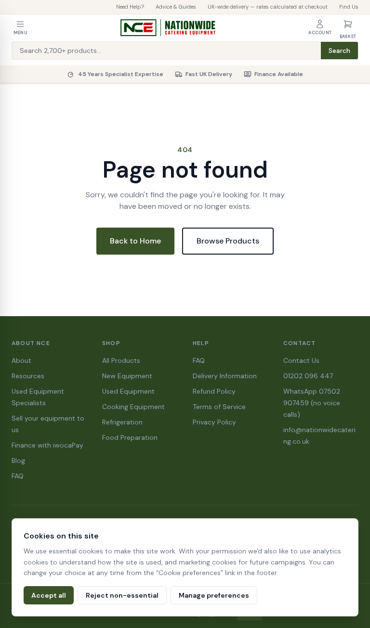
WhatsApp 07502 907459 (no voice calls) (311, 403)
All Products (121, 360)
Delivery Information (225, 376)
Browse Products (228, 241)
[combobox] (166, 50)
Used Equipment (128, 391)
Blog (18, 460)
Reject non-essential (122, 595)
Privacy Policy (214, 422)
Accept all (48, 595)
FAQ (18, 476)
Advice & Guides (176, 6)
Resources (28, 376)
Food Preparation (130, 437)
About (21, 360)
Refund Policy (214, 391)
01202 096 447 (308, 376)
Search (339, 50)
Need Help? (130, 6)
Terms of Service (219, 406)
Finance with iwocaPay (47, 445)
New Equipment (127, 376)
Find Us (348, 6)
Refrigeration (122, 422)
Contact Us (301, 360)
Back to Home (135, 241)
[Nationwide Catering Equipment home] (168, 28)
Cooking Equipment (133, 406)
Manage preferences (214, 595)
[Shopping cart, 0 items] (348, 24)
